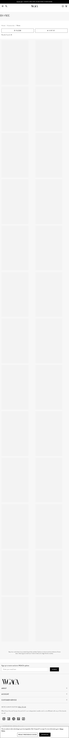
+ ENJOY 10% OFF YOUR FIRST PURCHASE (34, 2)
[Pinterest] (13, 719)
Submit (54, 669)
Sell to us (22, 707)
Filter (18, 31)
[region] (34, 732)
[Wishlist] (63, 6)
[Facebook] (9, 719)
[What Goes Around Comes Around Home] (34, 6)
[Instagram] (4, 719)
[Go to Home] (10, 681)
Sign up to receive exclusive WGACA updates (15, 666)
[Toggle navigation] (2, 6)
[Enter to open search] (6, 6)
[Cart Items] (66, 6)
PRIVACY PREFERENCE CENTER (27, 734)
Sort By (52, 30)
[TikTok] (23, 719)
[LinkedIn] (18, 719)
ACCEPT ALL (44, 734)
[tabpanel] (34, 333)
